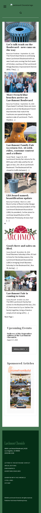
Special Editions (10, 466)
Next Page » (9, 317)
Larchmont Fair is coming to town (17, 295)
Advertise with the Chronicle (15, 478)
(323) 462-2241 (9, 453)
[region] (20, 338)
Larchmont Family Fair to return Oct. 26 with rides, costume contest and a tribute (20, 149)
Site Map (7, 483)
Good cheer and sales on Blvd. (21, 247)
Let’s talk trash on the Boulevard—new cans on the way (21, 47)
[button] (20, 349)
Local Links (9, 480)
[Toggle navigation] (5, 6)
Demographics (10, 468)
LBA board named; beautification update (19, 197)
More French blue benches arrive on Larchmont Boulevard (19, 97)
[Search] (20, 13)
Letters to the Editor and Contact (17, 463)
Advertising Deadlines (13, 471)
